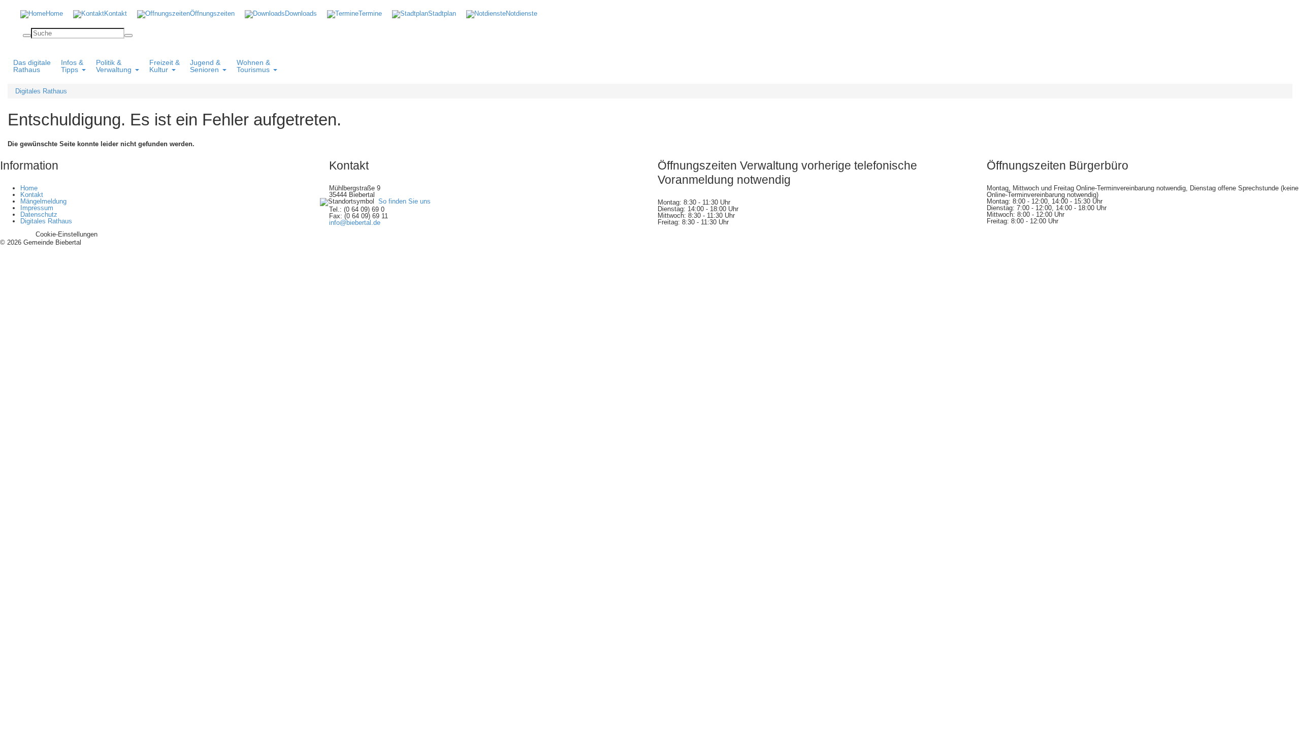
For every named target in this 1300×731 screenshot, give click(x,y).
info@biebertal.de (354, 222)
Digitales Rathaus (41, 91)
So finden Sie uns (404, 201)
